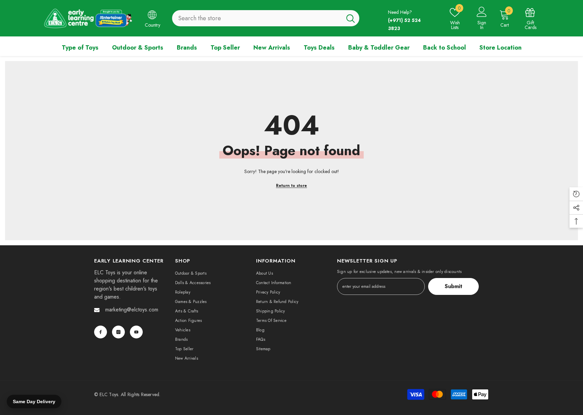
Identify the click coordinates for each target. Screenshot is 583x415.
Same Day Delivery (34, 401)
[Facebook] (100, 332)
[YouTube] (136, 332)
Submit (453, 286)
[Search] (265, 18)
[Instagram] (118, 332)
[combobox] (257, 18)
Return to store (291, 186)
